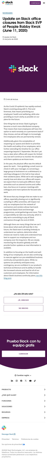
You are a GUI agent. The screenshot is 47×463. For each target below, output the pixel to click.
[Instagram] (17, 381)
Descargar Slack (7, 434)
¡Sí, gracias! (23, 300)
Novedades (8, 13)
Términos (15, 439)
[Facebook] (21, 381)
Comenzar (35, 3)
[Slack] (7, 3)
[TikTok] (35, 381)
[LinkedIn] (12, 381)
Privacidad (5, 439)
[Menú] (44, 3)
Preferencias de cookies (29, 439)
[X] (26, 381)
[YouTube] (30, 381)
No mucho (23, 308)
